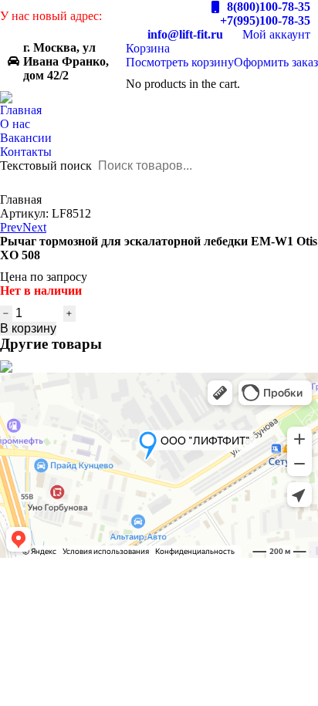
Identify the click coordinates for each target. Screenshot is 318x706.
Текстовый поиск (46, 165)
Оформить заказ (276, 62)
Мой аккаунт (276, 34)
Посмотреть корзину (180, 62)
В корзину (28, 328)
